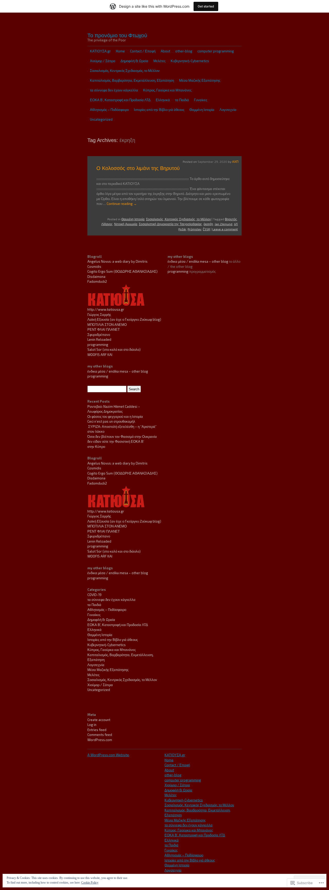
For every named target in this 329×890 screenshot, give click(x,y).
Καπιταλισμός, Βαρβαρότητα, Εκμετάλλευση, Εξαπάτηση (132, 80)
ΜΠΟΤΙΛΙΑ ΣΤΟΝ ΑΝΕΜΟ (107, 325)
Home (120, 51)
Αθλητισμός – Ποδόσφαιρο (109, 110)
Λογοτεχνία (228, 110)
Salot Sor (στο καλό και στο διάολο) (114, 349)
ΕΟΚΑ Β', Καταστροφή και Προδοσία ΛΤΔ (117, 625)
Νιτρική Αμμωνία (125, 224)
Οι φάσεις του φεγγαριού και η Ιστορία (115, 416)
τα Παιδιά (182, 100)
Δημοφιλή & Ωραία (134, 61)
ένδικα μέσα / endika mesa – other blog (117, 371)
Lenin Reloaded (99, 339)
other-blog (183, 51)
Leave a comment (225, 229)
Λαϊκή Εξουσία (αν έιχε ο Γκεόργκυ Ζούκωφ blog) (124, 319)
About (165, 51)
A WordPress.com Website (108, 755)
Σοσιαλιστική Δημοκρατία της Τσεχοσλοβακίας (170, 224)
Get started (206, 6)
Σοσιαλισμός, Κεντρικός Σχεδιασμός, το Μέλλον (125, 71)
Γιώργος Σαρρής (99, 315)
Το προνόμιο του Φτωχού (117, 35)
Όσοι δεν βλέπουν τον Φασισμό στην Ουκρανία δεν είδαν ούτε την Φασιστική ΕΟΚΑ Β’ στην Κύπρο (122, 441)
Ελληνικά (163, 100)
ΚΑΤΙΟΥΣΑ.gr (100, 51)
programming (97, 345)
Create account (98, 720)
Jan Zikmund (223, 224)
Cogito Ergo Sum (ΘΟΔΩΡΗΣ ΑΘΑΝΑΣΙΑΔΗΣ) (122, 271)
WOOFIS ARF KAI (99, 355)
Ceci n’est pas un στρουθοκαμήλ (111, 421)
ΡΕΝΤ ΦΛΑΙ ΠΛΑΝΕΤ (103, 329)
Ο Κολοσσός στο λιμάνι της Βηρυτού (138, 168)
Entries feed (96, 730)
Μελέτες (159, 61)
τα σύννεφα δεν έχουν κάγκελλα (114, 90)
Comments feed (99, 735)
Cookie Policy (89, 882)
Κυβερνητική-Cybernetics (190, 61)
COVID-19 (94, 595)
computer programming (215, 51)
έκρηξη (208, 224)
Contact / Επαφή (143, 51)
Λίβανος (107, 224)
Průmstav (194, 229)
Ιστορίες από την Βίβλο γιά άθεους (159, 110)
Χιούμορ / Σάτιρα (102, 61)
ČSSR (206, 229)
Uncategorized (101, 119)
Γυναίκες (200, 100)
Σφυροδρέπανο (98, 335)
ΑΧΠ (235, 161)
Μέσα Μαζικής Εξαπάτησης (199, 80)
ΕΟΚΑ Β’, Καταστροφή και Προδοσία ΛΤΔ (120, 100)
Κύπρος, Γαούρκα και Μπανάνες (167, 90)
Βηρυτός (231, 219)
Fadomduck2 (97, 281)
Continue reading (122, 204)
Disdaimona (96, 276)
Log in (91, 725)
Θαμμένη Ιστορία (201, 110)
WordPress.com (99, 740)
